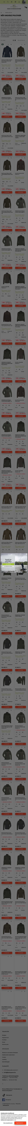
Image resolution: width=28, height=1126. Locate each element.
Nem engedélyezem (8, 1123)
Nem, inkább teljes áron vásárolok (8, 566)
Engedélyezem (19, 1123)
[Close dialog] (26, 554)
